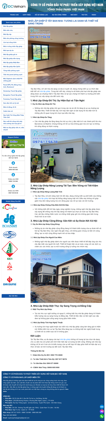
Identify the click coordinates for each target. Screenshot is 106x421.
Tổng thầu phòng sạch (11, 70)
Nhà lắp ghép (8, 26)
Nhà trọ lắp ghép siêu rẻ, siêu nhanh (13, 129)
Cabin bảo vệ (8, 111)
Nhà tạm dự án (8, 50)
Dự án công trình (59, 15)
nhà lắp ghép (45, 91)
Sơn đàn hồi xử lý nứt (11, 103)
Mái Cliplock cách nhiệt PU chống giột (12, 80)
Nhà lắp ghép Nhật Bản (11, 62)
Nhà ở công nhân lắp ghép (12, 46)
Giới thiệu (27, 15)
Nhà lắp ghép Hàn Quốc (11, 66)
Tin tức (84, 15)
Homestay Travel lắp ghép (12, 91)
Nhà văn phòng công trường (13, 38)
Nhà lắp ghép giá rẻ (10, 54)
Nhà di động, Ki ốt (9, 107)
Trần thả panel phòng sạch (12, 74)
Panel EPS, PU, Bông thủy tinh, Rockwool (12, 86)
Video (94, 15)
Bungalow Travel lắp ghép (12, 95)
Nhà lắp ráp (7, 34)
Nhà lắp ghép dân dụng (11, 58)
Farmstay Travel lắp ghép (12, 99)
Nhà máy (74, 15)
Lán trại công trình (9, 42)
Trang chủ (14, 15)
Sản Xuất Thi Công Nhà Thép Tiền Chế (13, 116)
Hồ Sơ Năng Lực (41, 15)
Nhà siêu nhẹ (8, 30)
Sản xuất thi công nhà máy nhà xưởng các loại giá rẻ (12, 122)
